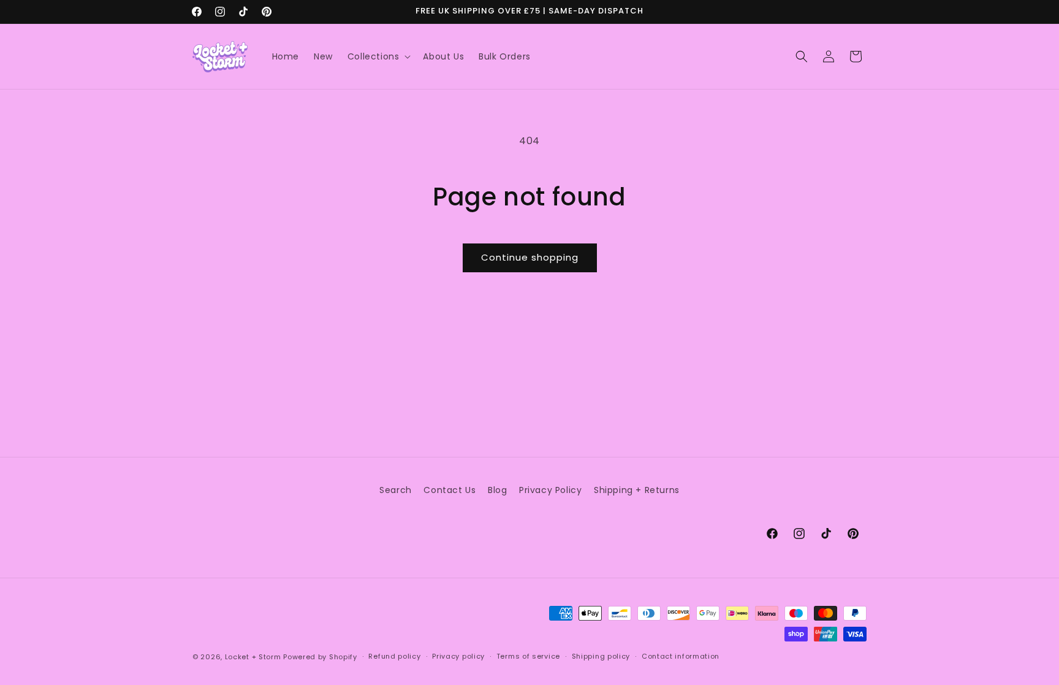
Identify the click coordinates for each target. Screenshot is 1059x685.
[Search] (801, 56)
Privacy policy (458, 656)
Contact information (680, 656)
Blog (497, 490)
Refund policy (394, 656)
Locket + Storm (253, 657)
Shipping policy (601, 656)
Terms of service (528, 656)
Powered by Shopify (320, 657)
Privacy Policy (550, 490)
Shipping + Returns (637, 490)
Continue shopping (530, 257)
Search (395, 490)
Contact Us (449, 490)
